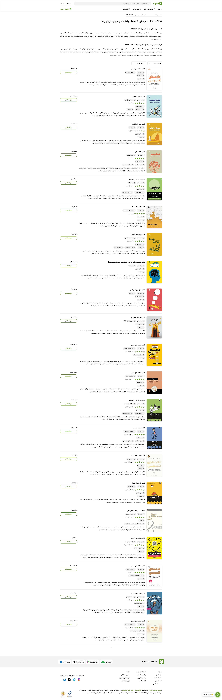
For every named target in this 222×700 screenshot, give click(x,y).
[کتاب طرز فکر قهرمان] (154, 327)
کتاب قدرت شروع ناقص (137, 179)
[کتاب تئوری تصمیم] (154, 106)
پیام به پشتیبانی (141, 675)
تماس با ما (143, 681)
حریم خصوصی (158, 681)
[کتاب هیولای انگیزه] (154, 134)
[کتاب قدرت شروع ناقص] (154, 189)
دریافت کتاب (68, 72)
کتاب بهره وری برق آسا (138, 235)
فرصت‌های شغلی (157, 684)
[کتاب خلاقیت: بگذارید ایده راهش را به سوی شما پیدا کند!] (154, 272)
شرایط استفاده (158, 678)
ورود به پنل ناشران (124, 678)
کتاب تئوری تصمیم (139, 97)
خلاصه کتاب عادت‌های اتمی (136, 511)
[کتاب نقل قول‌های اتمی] (154, 300)
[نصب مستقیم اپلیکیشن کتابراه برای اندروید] (106, 662)
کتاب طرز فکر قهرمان (138, 317)
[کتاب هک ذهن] (154, 161)
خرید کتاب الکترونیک (127, 690)
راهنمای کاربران (142, 678)
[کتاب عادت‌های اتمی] (154, 79)
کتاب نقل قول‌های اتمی (137, 290)
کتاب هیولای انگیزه (138, 124)
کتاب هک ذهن (140, 152)
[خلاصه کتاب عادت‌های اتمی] (154, 520)
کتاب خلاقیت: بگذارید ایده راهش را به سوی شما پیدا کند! (126, 262)
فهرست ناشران (125, 681)
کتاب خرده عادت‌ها (138, 207)
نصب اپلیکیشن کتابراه (155, 690)
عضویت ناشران (125, 675)
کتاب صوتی (138, 690)
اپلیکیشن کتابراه (64, 9)
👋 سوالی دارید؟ (208, 694)
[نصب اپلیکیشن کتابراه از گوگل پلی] (92, 662)
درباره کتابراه (158, 675)
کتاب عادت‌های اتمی (138, 69)
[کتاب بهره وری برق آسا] (154, 244)
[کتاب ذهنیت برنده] (154, 438)
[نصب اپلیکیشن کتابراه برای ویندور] (64, 662)
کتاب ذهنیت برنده (139, 428)
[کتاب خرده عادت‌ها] (154, 217)
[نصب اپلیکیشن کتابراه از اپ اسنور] (78, 662)
